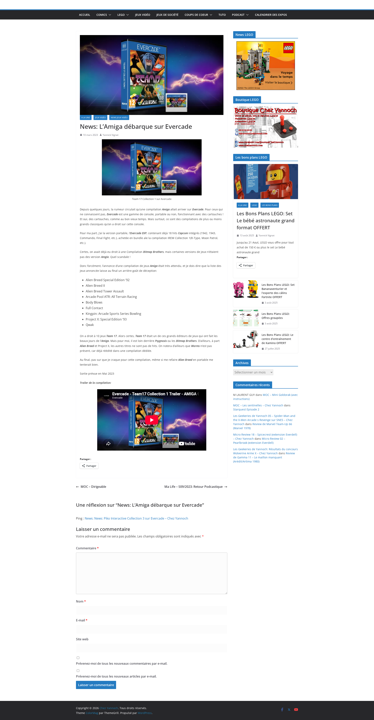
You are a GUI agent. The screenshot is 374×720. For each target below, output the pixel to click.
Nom (81, 601)
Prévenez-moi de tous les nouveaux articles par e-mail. (116, 676)
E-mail (81, 620)
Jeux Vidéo (142, 15)
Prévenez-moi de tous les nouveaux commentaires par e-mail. (121, 663)
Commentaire (87, 548)
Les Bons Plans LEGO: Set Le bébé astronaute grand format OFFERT (266, 220)
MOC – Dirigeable (93, 486)
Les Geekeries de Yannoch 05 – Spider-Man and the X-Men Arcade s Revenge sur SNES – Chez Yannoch (264, 420)
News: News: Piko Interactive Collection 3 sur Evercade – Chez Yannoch (136, 518)
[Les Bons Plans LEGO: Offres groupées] (245, 318)
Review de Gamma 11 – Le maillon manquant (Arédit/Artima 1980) (264, 457)
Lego (121, 15)
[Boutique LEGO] (265, 127)
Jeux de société (167, 15)
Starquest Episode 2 (246, 409)
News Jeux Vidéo (119, 117)
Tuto (222, 15)
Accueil (84, 15)
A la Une (85, 117)
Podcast (238, 15)
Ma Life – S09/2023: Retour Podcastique (193, 486)
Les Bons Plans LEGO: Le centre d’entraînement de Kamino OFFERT (277, 339)
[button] (109, 15)
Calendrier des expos (271, 15)
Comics (101, 15)
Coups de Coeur (196, 15)
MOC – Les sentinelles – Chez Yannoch (258, 405)
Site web (82, 639)
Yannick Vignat (110, 135)
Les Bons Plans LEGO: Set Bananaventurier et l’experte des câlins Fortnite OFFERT (278, 291)
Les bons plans (269, 205)
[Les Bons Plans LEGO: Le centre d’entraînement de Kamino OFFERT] (245, 341)
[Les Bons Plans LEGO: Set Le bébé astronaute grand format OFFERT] (265, 181)
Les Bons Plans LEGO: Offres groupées (276, 316)
